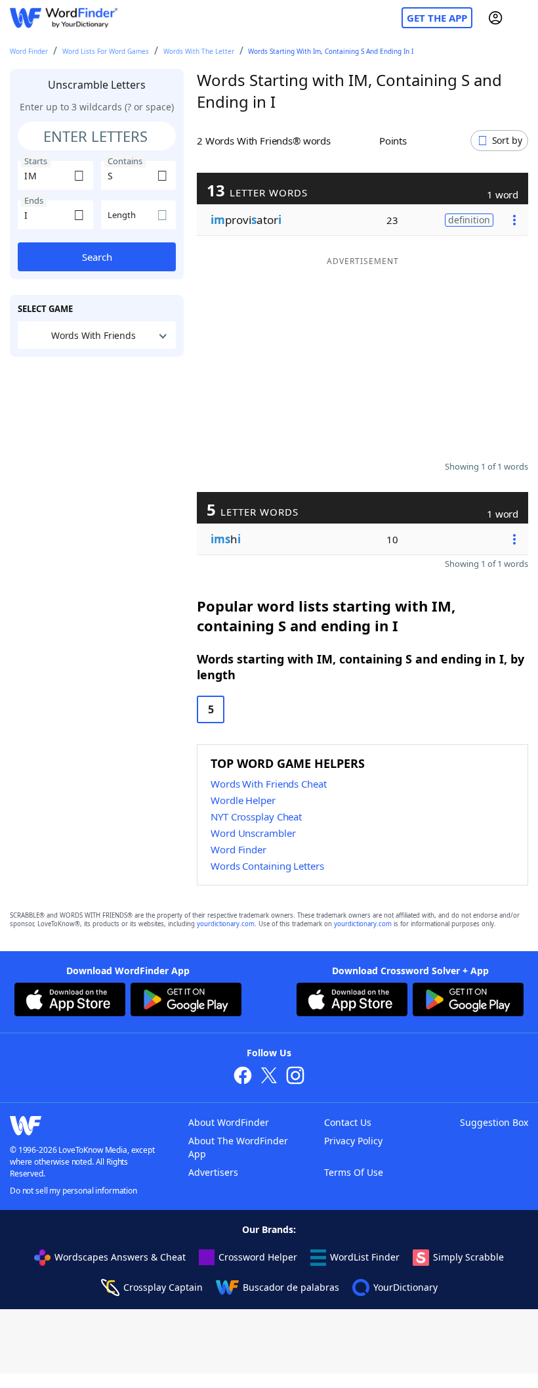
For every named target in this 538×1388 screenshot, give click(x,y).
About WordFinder (228, 1122)
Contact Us (347, 1122)
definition (469, 219)
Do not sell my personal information (73, 1190)
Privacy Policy (353, 1140)
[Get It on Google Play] (186, 1001)
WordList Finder (365, 1257)
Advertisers (213, 1172)
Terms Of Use (353, 1172)
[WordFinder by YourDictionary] (63, 18)
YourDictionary (405, 1287)
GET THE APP (437, 17)
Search (97, 256)
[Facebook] (242, 1077)
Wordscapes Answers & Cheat (120, 1257)
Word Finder (29, 51)
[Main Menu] (523, 18)
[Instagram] (295, 1077)
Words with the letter (198, 51)
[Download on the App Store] (69, 1001)
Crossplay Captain (163, 1287)
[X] (269, 1077)
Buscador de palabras (291, 1287)
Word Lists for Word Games (105, 51)
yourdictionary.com (226, 924)
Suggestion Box (494, 1122)
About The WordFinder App (238, 1147)
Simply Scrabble (468, 1257)
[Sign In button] (495, 18)
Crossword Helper (257, 1257)
